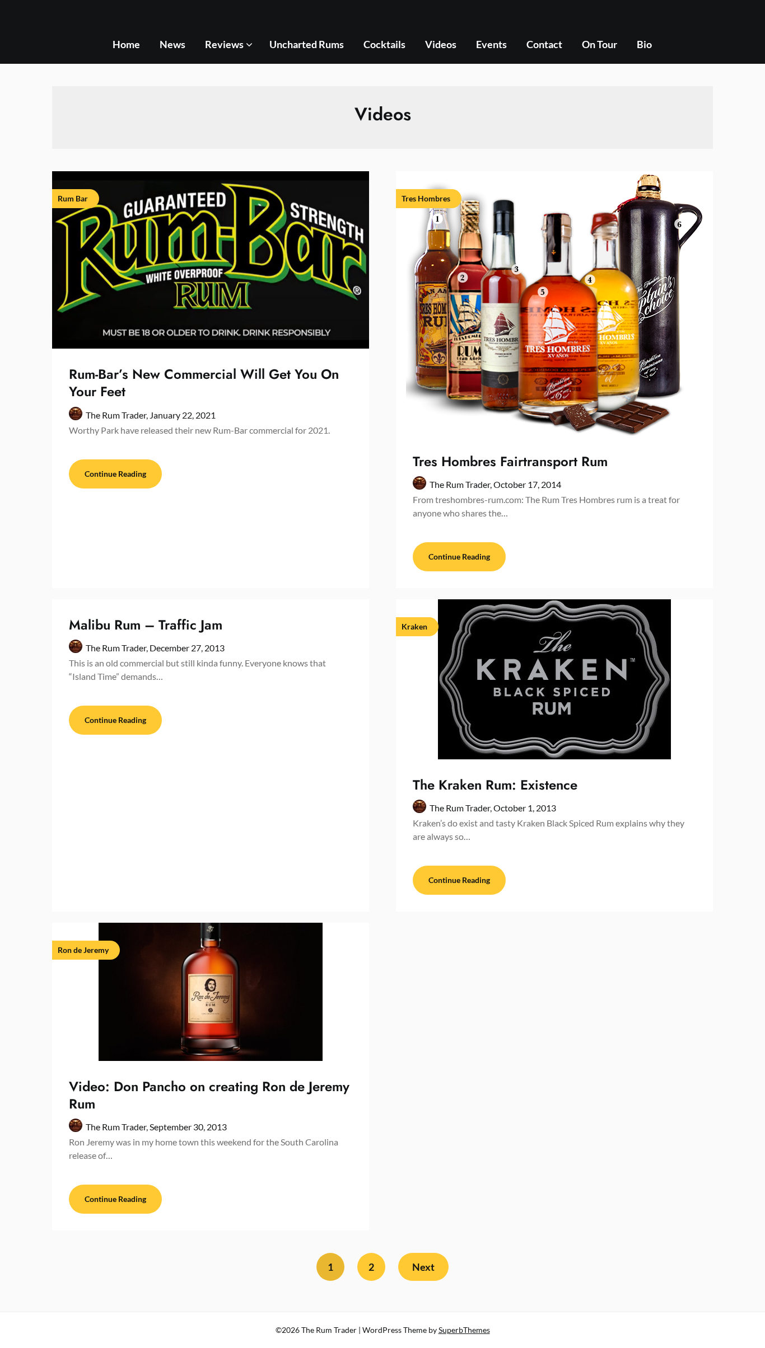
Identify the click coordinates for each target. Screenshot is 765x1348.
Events (491, 44)
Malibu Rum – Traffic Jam (145, 625)
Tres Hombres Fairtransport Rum (510, 461)
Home (126, 44)
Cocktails (384, 44)
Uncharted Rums (306, 44)
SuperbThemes (464, 1330)
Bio (644, 44)
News (172, 44)
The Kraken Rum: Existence (495, 785)
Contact (544, 44)
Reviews (224, 44)
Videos (440, 44)
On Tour (599, 44)
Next (423, 1267)
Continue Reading (115, 473)
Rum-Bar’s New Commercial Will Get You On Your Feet (204, 382)
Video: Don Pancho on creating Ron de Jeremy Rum (209, 1095)
